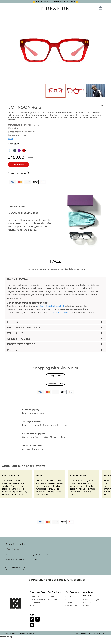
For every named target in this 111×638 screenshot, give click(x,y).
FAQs (10, 138)
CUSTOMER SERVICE (21, 344)
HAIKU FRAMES (17, 279)
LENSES (12, 322)
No (36, 559)
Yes (29, 559)
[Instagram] (37, 619)
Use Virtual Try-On (18, 173)
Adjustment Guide (59, 312)
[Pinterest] (32, 625)
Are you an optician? (14, 559)
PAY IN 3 (12, 349)
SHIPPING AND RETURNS (24, 327)
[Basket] (100, 8)
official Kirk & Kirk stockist (50, 306)
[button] (97, 8)
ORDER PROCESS (19, 338)
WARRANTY (15, 333)
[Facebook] (32, 619)
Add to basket (18, 164)
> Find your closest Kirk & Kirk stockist (57, 580)
